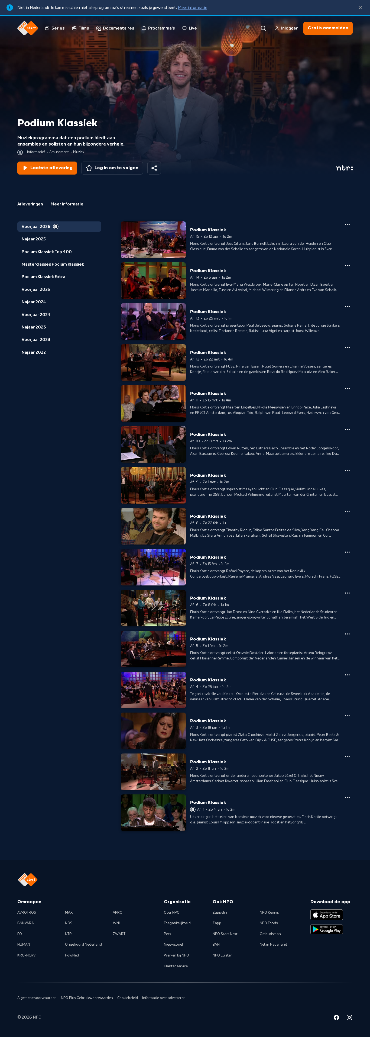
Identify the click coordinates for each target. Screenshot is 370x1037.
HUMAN (23, 944)
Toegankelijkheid (177, 923)
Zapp (217, 923)
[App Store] (326, 914)
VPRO (117, 912)
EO (19, 934)
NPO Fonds (269, 923)
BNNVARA (25, 923)
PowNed (72, 955)
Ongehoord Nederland (83, 944)
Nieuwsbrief (173, 944)
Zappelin (220, 912)
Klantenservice (176, 966)
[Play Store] (326, 929)
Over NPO (172, 912)
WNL (117, 923)
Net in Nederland (273, 944)
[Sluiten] (360, 7)
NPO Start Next (225, 934)
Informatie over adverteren (164, 998)
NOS (68, 923)
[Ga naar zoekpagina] (263, 28)
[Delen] (154, 168)
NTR (68, 934)
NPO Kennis (269, 912)
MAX (69, 912)
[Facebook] (336, 1018)
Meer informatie (192, 7)
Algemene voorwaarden (37, 998)
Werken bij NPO (176, 955)
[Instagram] (349, 1018)
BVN (216, 944)
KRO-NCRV (26, 955)
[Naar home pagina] (27, 28)
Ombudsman (270, 934)
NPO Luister (222, 955)
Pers (167, 934)
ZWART (119, 934)
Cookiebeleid (127, 998)
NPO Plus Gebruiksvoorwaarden (87, 998)
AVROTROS (26, 912)
